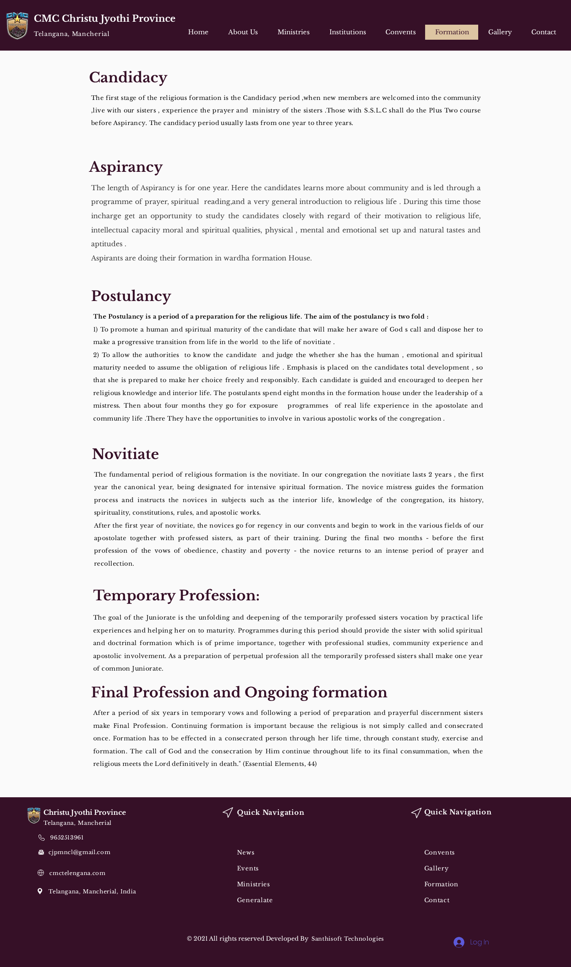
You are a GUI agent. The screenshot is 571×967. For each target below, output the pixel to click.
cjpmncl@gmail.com (79, 852)
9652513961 (67, 837)
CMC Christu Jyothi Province (105, 18)
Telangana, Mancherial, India (92, 891)
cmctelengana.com (77, 873)
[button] (293, 32)
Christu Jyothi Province (84, 812)
